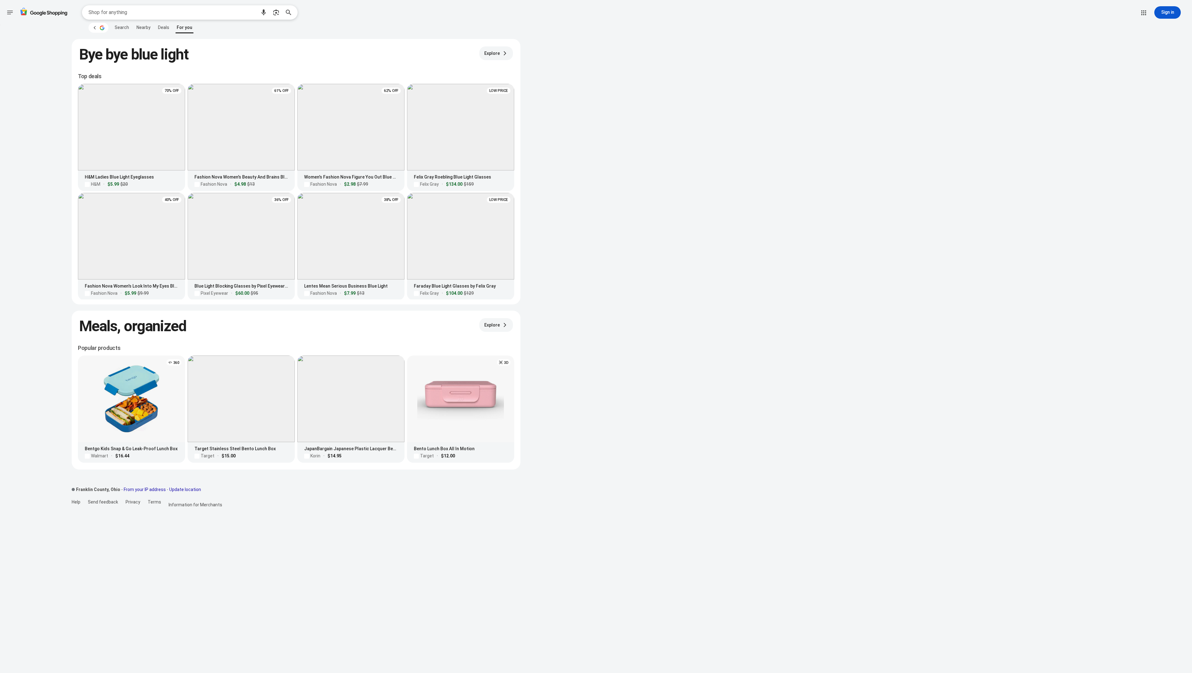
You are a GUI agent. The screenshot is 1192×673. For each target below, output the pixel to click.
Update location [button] (185, 489)
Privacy (133, 501)
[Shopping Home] (43, 12)
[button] (263, 12)
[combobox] (172, 12)
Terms (154, 501)
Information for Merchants (195, 504)
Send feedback (103, 501)
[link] (121, 27)
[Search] (290, 12)
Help (76, 501)
